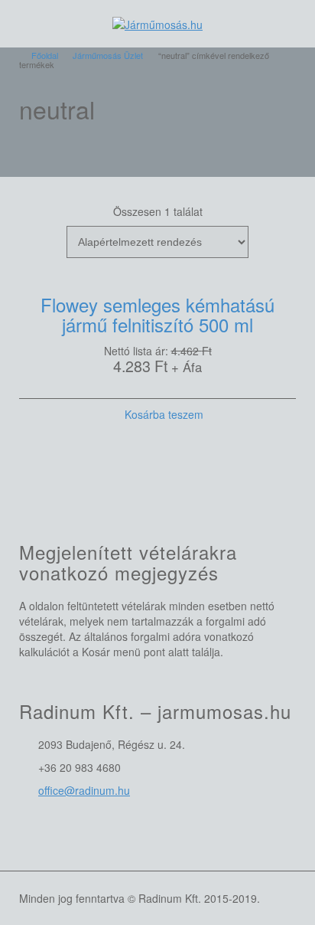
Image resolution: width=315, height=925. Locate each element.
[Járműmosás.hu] (157, 23)
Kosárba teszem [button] (164, 414)
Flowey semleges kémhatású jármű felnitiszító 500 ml (157, 314)
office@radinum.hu (84, 790)
